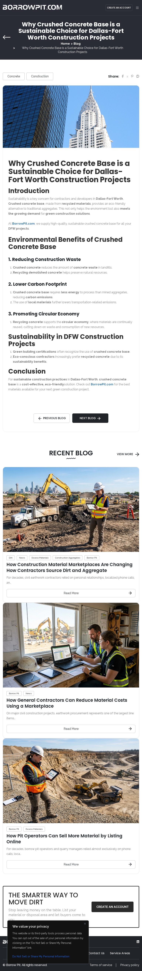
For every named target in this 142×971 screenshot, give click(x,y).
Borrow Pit (92, 557)
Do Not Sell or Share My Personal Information (40, 956)
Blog (77, 43)
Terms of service (100, 965)
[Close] (85, 923)
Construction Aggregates (67, 557)
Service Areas (120, 953)
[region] (48, 942)
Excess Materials (40, 557)
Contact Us (96, 953)
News (22, 557)
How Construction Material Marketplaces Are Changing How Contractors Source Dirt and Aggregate (69, 567)
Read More (71, 593)
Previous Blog (54, 418)
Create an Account (119, 7)
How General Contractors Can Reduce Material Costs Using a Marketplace (66, 703)
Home (65, 43)
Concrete (13, 76)
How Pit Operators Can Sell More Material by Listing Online (64, 839)
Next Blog (88, 418)
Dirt (10, 557)
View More (125, 454)
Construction (40, 76)
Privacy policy (129, 965)
